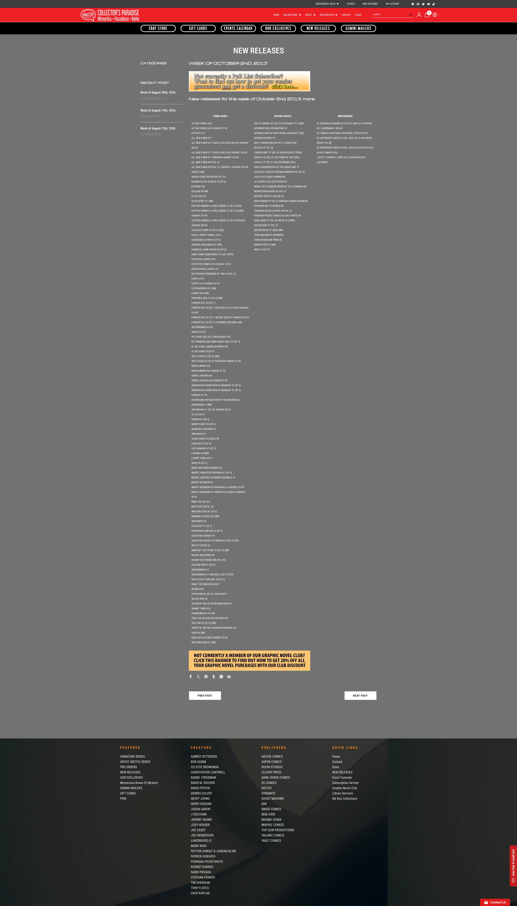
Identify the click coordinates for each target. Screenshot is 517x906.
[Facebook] (412, 4)
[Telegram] (221, 676)
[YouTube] (428, 4)
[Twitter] (423, 4)
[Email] (229, 676)
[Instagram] (418, 4)
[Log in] (419, 14)
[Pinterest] (206, 676)
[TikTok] (433, 4)
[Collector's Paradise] (158, 28)
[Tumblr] (213, 676)
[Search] (393, 15)
